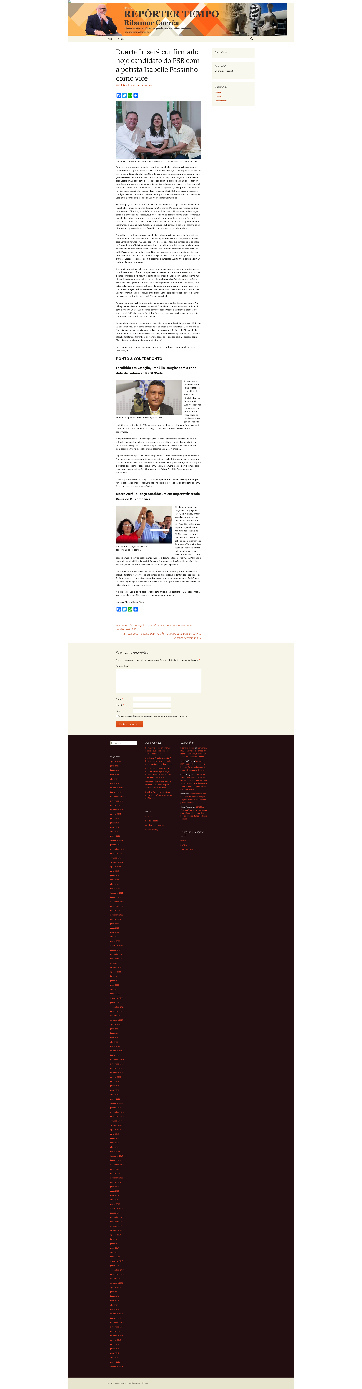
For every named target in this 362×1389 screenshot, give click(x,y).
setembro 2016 (116, 1283)
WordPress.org (151, 829)
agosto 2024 (115, 866)
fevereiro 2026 (116, 787)
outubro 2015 (115, 1331)
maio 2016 (114, 1300)
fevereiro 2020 (116, 1103)
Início (109, 38)
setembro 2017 (116, 1230)
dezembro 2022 (117, 954)
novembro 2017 (116, 1221)
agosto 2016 (115, 1287)
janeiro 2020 (115, 1107)
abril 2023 (114, 936)
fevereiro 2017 (116, 1261)
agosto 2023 (115, 919)
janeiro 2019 (115, 1160)
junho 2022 (114, 980)
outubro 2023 (115, 910)
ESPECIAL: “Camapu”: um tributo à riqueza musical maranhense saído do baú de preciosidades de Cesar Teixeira (193, 813)
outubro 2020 (115, 1068)
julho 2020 (114, 1081)
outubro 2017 (115, 1226)
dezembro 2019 (117, 1112)
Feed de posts (151, 820)
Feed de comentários (154, 825)
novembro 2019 (116, 1116)
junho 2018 (114, 1191)
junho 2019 (114, 1138)
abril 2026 (114, 779)
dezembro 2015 (117, 1322)
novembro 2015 (116, 1327)
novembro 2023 (116, 906)
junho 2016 (114, 1296)
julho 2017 (114, 1239)
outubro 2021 (115, 1015)
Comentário (122, 666)
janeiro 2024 (115, 897)
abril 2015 (114, 1357)
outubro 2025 (115, 805)
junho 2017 (114, 1243)
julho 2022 (114, 976)
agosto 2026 (115, 761)
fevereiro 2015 (116, 1366)
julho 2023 (114, 923)
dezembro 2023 (117, 901)
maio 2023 (114, 932)
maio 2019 (114, 1142)
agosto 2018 (115, 1182)
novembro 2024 (116, 853)
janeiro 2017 (115, 1265)
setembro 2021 (116, 1020)
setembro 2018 (116, 1177)
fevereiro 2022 (116, 998)
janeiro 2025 (115, 844)
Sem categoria (145, 85)
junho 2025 (114, 822)
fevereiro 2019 (116, 1156)
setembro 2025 (116, 809)
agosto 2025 (115, 814)
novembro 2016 (116, 1274)
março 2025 (115, 836)
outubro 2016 (115, 1278)
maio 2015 (114, 1353)
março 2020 (115, 1099)
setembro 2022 (116, 967)
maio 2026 (114, 774)
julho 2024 (114, 871)
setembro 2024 (116, 862)
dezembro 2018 (117, 1164)
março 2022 (115, 993)
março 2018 (115, 1204)
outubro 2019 (115, 1121)
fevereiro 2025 (116, 840)
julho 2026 (114, 765)
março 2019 (115, 1151)
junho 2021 (114, 1033)
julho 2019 (114, 1134)
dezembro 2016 (117, 1270)
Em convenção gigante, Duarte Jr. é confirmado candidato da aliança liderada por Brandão (162, 635)
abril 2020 (114, 1094)
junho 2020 (114, 1085)
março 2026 (115, 783)
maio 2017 (114, 1248)
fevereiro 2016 (116, 1313)
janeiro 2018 (115, 1213)
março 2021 (115, 1046)
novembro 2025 (116, 801)
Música (218, 92)
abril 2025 (114, 831)
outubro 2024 (115, 858)
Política (218, 96)
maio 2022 (114, 985)
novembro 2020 (116, 1064)
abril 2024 (114, 884)
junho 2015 (114, 1348)
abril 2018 (114, 1199)
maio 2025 (114, 827)
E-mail (120, 705)
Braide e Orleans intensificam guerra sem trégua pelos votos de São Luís (158, 795)
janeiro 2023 (115, 950)
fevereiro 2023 (116, 945)
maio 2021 (114, 1037)
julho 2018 (114, 1186)
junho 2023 (114, 928)
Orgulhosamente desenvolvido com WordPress (127, 1383)
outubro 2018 (115, 1173)
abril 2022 (114, 989)
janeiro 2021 (115, 1055)
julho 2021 (114, 1028)
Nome (119, 699)
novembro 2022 (116, 958)
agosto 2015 (115, 1340)
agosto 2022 (115, 971)
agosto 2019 (115, 1129)
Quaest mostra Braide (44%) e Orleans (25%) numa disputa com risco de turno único (158, 784)
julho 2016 (114, 1291)
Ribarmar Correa (187, 748)
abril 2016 (114, 1305)
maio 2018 (114, 1195)
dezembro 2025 (117, 796)
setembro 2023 (116, 915)
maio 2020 (114, 1090)
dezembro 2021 (117, 1007)
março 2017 (115, 1256)
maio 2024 (114, 879)
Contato (122, 38)
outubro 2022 (115, 963)
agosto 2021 (115, 1024)
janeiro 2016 (115, 1318)
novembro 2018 (116, 1169)
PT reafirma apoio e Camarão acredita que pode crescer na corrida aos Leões (158, 751)
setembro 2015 (116, 1335)
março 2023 (115, 941)
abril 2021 (114, 1042)
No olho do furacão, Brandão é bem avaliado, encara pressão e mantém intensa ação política (158, 761)
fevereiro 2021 (116, 1050)
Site (118, 710)
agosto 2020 (115, 1077)
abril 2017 (114, 1252)
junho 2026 (114, 770)
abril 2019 (114, 1147)
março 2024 (115, 888)
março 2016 (115, 1309)
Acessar (148, 816)
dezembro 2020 (117, 1059)
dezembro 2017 (117, 1217)
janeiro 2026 (115, 792)
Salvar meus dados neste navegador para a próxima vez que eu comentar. (153, 716)
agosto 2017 (115, 1234)
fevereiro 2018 (116, 1208)
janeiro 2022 (115, 1002)
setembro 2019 (116, 1125)
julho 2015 (114, 1344)
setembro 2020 (116, 1072)
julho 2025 (114, 818)
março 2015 (115, 1362)
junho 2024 (114, 875)
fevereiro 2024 (116, 893)
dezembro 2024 (117, 849)
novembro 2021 (116, 1011)
